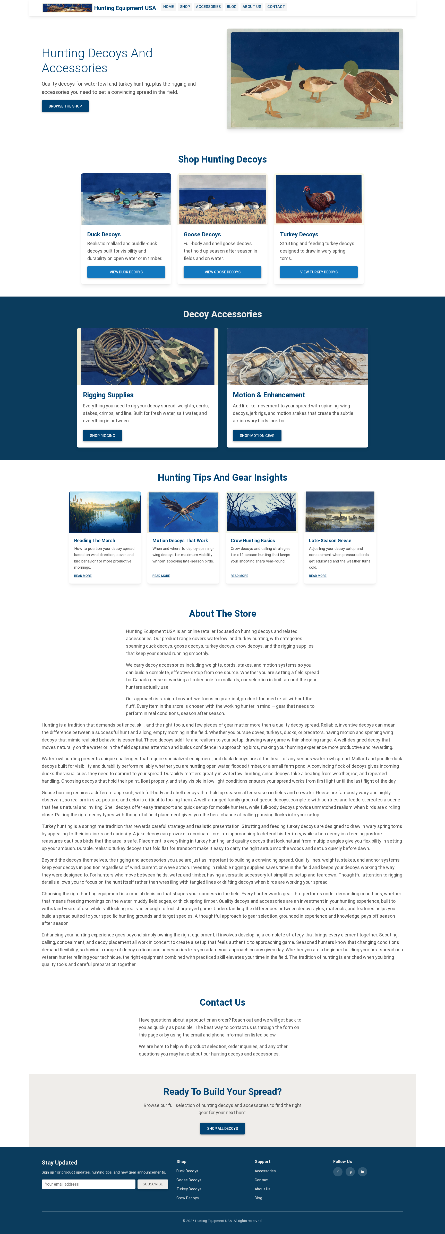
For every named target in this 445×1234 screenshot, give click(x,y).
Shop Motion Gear (257, 436)
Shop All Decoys (222, 1128)
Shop (185, 7)
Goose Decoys (188, 1180)
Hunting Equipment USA (125, 8)
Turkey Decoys (188, 1189)
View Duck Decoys (126, 272)
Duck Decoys (187, 1171)
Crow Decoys (187, 1198)
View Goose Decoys (223, 272)
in (362, 1171)
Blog (231, 7)
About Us (252, 7)
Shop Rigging (102, 436)
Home (168, 7)
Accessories (208, 7)
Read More (83, 576)
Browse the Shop (65, 106)
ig (350, 1171)
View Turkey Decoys (319, 272)
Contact (276, 7)
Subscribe (153, 1184)
